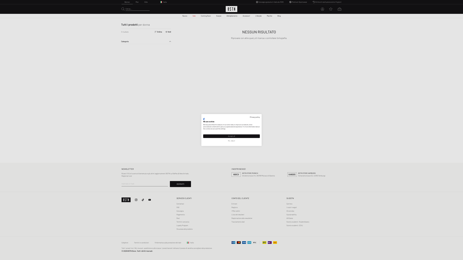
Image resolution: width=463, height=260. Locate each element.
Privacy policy (255, 117)
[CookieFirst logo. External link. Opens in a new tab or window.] (204, 119)
